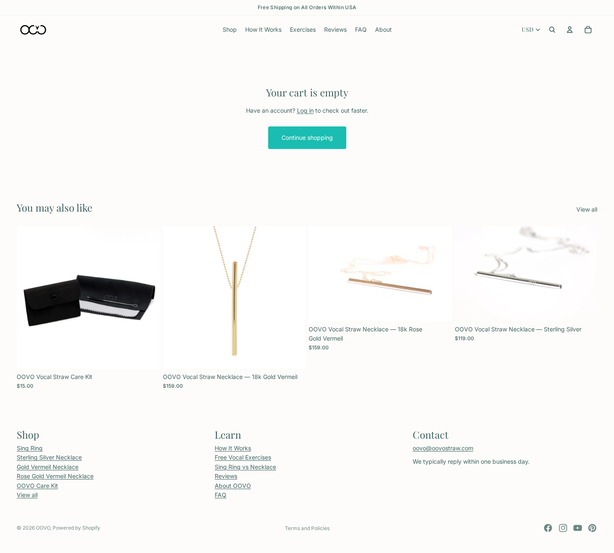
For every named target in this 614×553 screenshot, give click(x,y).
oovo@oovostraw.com (443, 448)
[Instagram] (563, 528)
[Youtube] (578, 528)
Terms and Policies (307, 528)
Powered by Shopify (76, 528)
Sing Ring (30, 448)
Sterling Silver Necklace (49, 457)
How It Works (233, 448)
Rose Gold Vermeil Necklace (55, 476)
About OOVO (233, 485)
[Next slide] (292, 297)
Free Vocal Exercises (243, 457)
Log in (305, 110)
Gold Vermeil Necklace (48, 466)
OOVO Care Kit (37, 485)
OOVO (43, 528)
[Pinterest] (592, 528)
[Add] (146, 356)
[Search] (552, 29)
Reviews (226, 476)
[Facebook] (548, 528)
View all (586, 209)
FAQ (220, 494)
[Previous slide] (175, 297)
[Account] (570, 29)
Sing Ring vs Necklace (245, 466)
